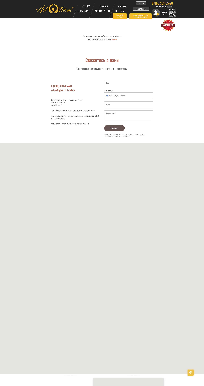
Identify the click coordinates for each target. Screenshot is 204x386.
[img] (168, 6)
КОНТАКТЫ (119, 11)
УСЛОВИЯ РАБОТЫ (102, 11)
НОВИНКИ (104, 6)
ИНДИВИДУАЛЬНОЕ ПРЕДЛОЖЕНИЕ (140, 16)
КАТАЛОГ (86, 6)
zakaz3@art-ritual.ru (63, 90)
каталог (114, 39)
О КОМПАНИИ (83, 11)
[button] (172, 14)
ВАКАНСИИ (122, 6)
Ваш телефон (109, 90)
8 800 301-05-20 (162, 3)
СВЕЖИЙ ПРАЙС (119, 16)
